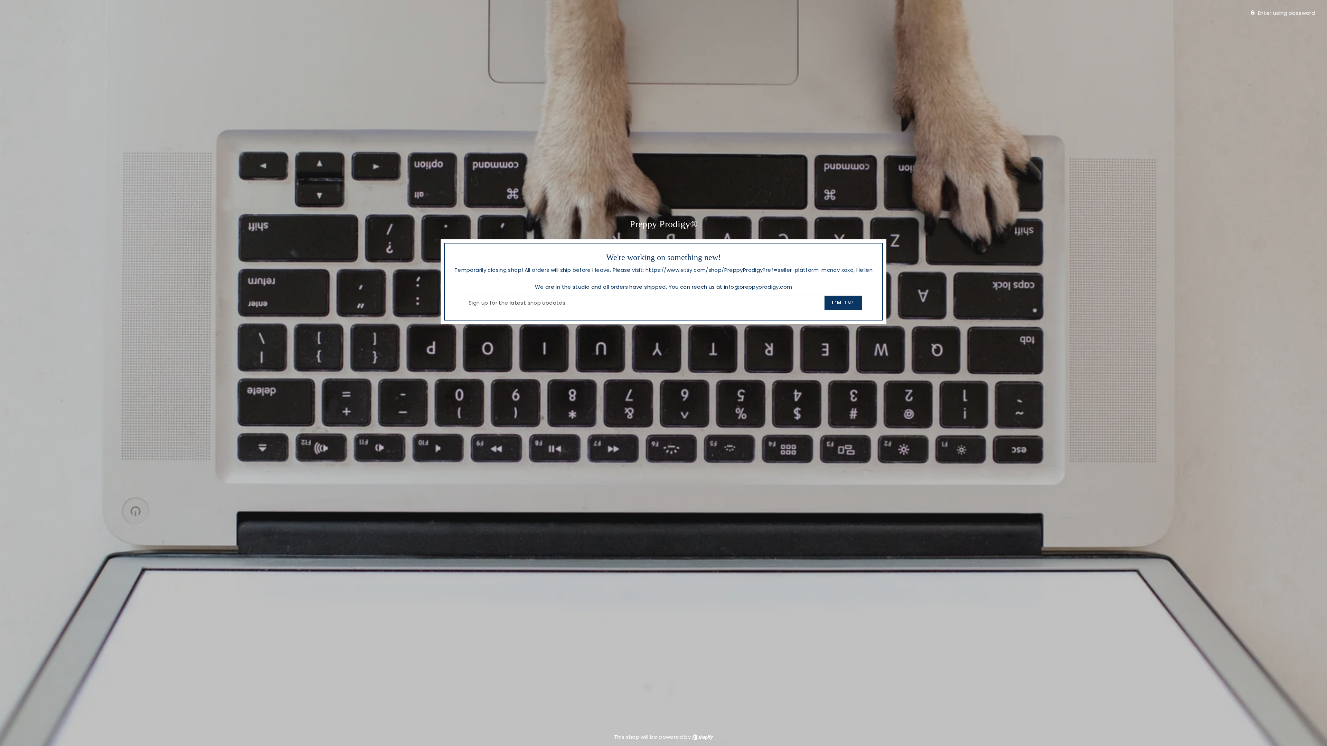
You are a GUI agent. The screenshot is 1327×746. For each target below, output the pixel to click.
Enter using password (1286, 13)
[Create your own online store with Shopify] (702, 736)
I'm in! (843, 302)
